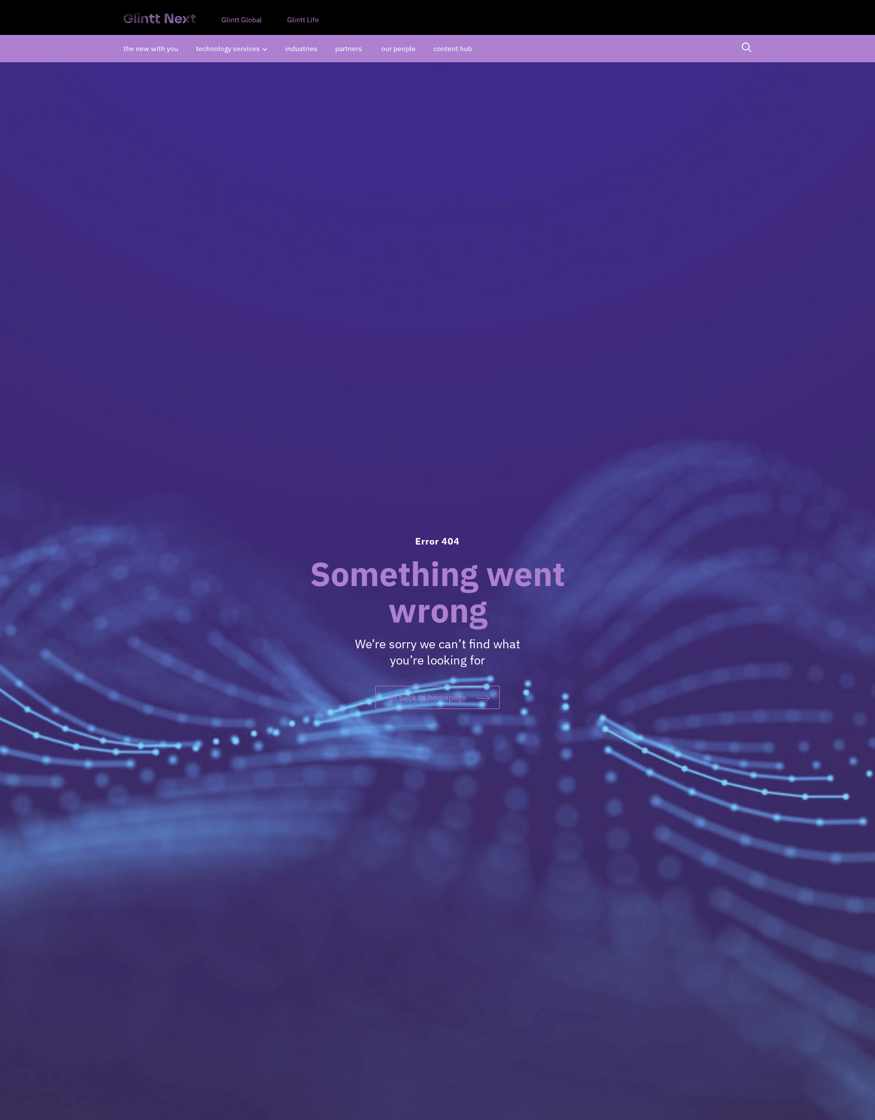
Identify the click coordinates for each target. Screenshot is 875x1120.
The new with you (151, 49)
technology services (228, 49)
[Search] (746, 49)
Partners (349, 49)
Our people (398, 49)
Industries (301, 49)
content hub (452, 49)
